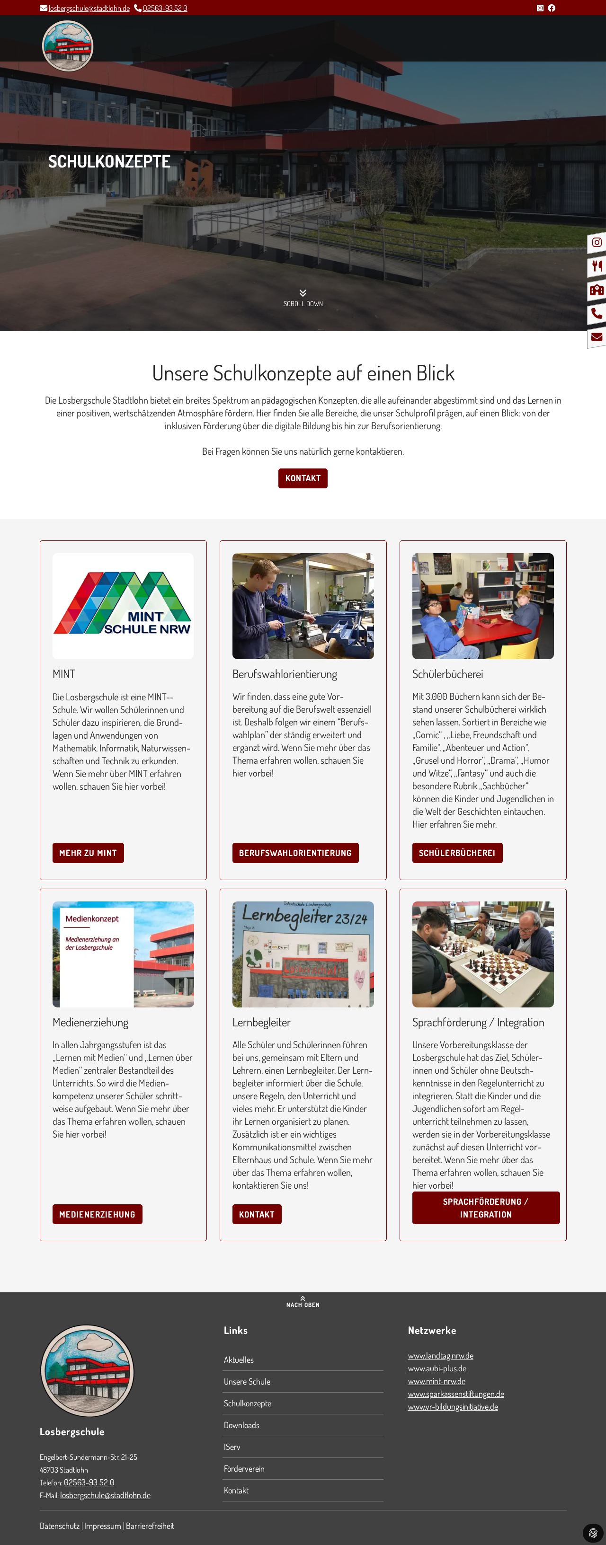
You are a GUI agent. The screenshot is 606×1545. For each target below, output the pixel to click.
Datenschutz (60, 1525)
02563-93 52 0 (165, 8)
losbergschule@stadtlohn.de (89, 8)
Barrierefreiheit (150, 1525)
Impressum (102, 1525)
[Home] (68, 46)
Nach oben (303, 1304)
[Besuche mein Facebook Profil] (551, 7)
